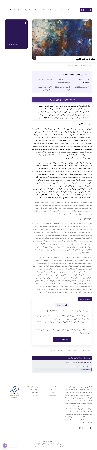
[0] (10, 9)
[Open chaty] (5, 445)
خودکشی (68, 351)
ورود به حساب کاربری (62, 339)
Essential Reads (87, 351)
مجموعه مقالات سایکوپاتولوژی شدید (79, 358)
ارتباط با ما (35, 392)
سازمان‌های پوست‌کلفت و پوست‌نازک (81, 366)
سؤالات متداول (33, 389)
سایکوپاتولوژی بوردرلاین (57, 351)
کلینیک (53, 386)
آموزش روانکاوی (71, 65)
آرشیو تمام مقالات (32, 386)
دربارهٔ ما (35, 395)
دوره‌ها (54, 392)
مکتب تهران (52, 395)
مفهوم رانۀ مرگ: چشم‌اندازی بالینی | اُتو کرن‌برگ (78, 362)
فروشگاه (53, 389)
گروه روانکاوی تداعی (40, 446)
